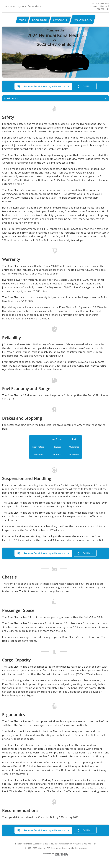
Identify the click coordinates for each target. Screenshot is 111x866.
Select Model (39, 19)
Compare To (60, 19)
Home (22, 19)
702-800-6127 (103, 9)
